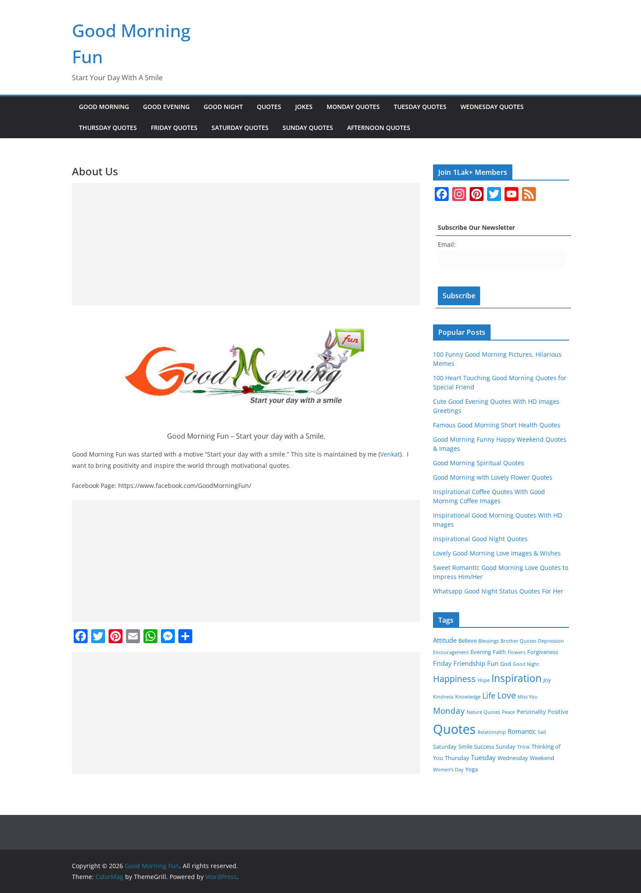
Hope (483, 680)
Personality (531, 712)
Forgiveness (542, 652)
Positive (558, 712)
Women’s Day (448, 770)
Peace (508, 712)
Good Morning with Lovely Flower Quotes (492, 477)
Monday (449, 710)
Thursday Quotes (108, 127)
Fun (492, 663)
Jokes (304, 106)
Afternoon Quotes (378, 127)
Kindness (443, 697)
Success (484, 746)
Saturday (445, 746)
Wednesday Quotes (492, 106)
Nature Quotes (483, 712)
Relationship (491, 732)
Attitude (445, 640)
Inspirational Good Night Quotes (480, 539)
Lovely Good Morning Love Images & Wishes (497, 553)
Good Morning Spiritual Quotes (478, 463)
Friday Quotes (174, 127)
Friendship (469, 663)
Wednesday (513, 758)
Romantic (522, 731)
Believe (467, 640)
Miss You (528, 697)
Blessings (488, 641)
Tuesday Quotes (420, 106)
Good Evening (166, 106)
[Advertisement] (246, 244)
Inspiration (516, 678)
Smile (465, 746)
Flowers (516, 652)
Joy (547, 680)
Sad (542, 732)
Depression (551, 641)
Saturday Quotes (240, 127)
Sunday (505, 746)
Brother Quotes (518, 641)
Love (506, 695)
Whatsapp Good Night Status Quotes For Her (498, 591)
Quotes (269, 106)
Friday (442, 663)
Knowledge (468, 697)
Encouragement (451, 652)
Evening (481, 652)
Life (488, 695)
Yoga (471, 769)
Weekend (542, 758)
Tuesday (483, 757)
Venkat (390, 454)
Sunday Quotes (308, 127)
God (505, 664)
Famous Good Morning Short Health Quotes (496, 425)
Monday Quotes (353, 106)
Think (523, 747)
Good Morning (104, 106)
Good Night (223, 106)
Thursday (457, 758)
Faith (499, 652)
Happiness (454, 679)
